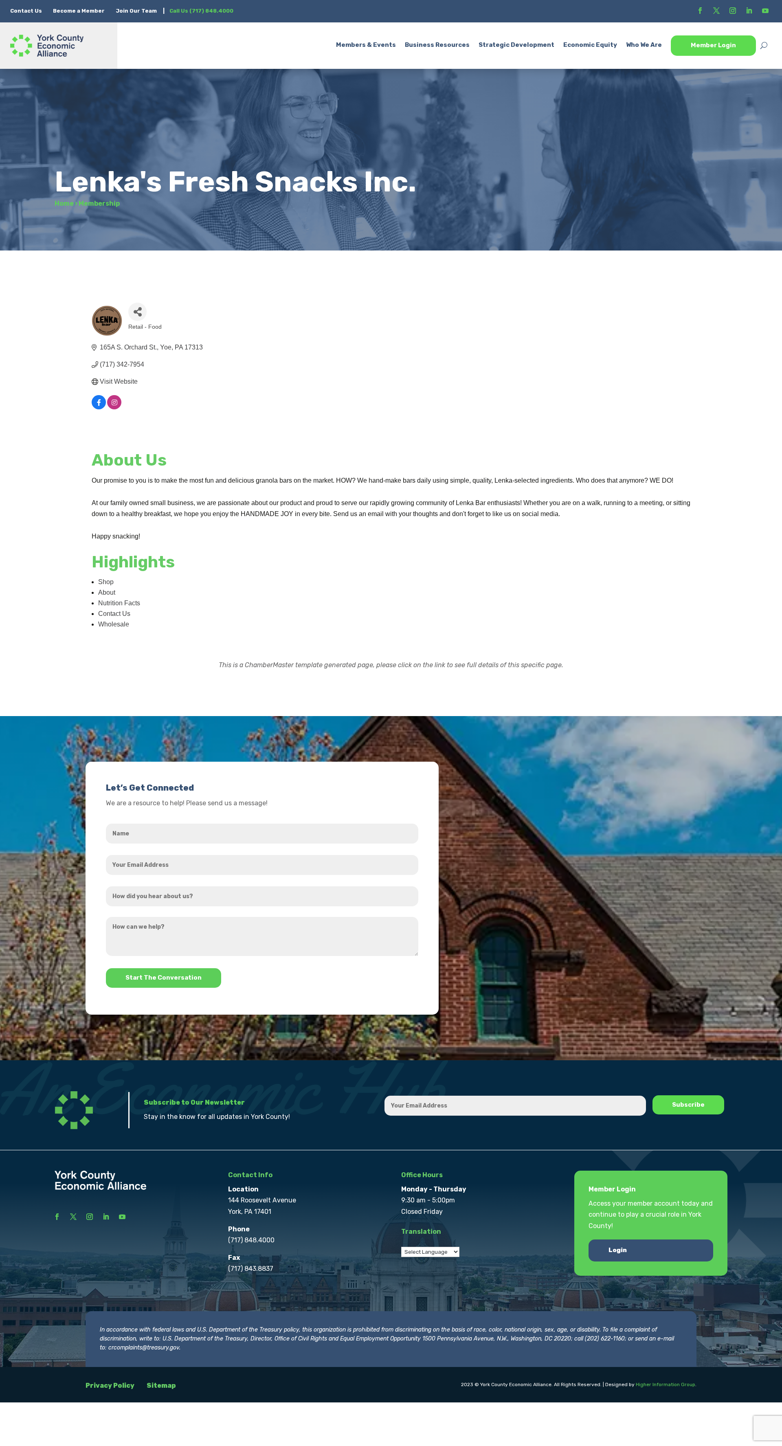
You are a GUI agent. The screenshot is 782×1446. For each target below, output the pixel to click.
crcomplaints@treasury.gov (143, 1347)
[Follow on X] (716, 10)
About (106, 592)
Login (617, 1250)
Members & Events (366, 44)
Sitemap (161, 1385)
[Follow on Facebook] (700, 10)
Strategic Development (516, 44)
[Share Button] (137, 312)
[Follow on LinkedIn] (749, 10)
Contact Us (26, 11)
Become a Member (79, 11)
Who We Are (644, 44)
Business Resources (437, 44)
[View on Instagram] (114, 407)
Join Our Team (136, 11)
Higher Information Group (665, 1384)
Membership (99, 203)
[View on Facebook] (99, 407)
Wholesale (113, 624)
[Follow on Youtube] (765, 10)
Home (64, 203)
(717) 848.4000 (251, 1240)
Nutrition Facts (119, 603)
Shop (106, 581)
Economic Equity (590, 44)
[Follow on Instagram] (732, 10)
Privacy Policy (110, 1385)
